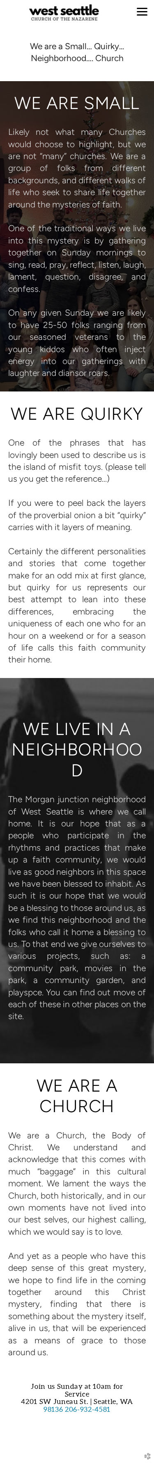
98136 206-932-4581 (77, 1409)
